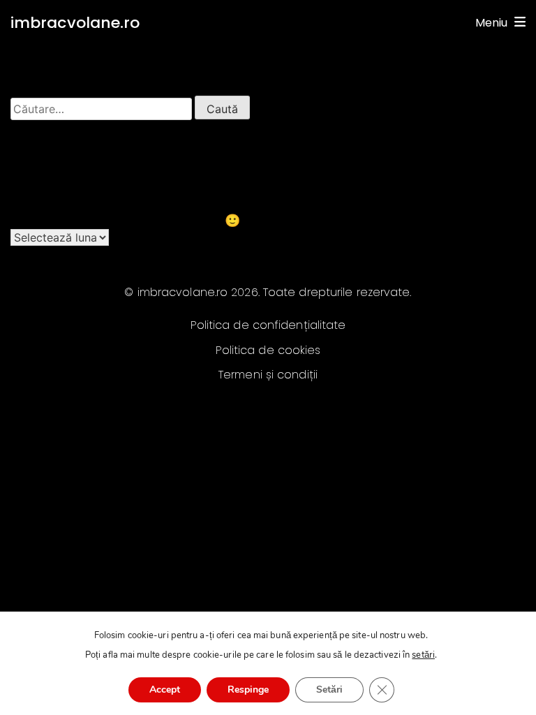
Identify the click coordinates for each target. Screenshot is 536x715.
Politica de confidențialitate (268, 325)
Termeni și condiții (268, 375)
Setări (329, 689)
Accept (164, 689)
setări (423, 655)
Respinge (248, 689)
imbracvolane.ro (75, 23)
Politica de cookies (268, 350)
